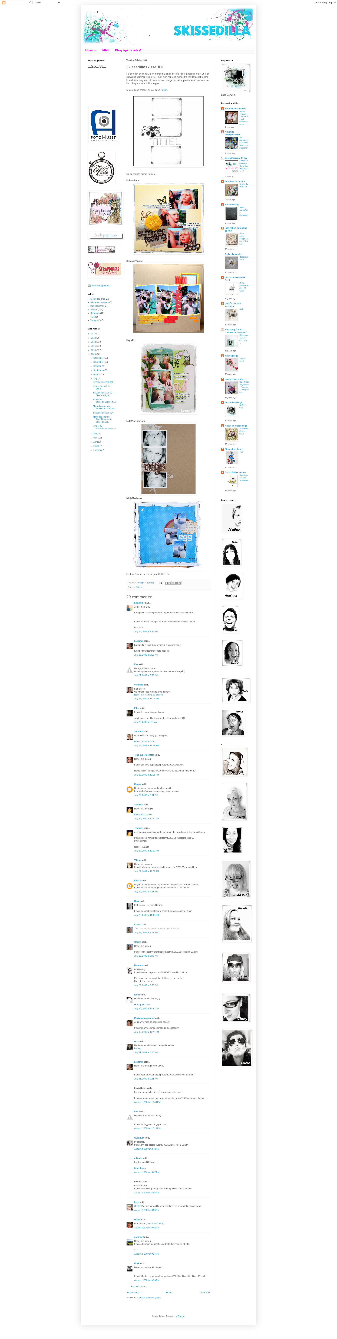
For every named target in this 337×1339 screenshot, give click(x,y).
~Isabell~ (138, 804)
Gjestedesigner (97, 299)
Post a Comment (139, 1286)
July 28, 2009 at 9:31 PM (146, 795)
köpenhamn (140, 1168)
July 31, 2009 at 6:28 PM (146, 1052)
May (95, 438)
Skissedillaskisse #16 (103, 413)
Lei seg (137, 1048)
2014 (93, 333)
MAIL (105, 50)
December (98, 358)
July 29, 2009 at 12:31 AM (146, 818)
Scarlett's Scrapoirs (235, 181)
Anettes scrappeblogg (236, 426)
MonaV (137, 784)
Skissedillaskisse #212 (243, 431)
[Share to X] (173, 583)
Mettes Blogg (231, 356)
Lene (136, 1202)
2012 (93, 342)
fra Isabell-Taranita (143, 814)
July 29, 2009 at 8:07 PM (146, 932)
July (95, 378)
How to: (90, 50)
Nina (136, 901)
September (98, 370)
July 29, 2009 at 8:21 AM (146, 891)
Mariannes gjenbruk (144, 1018)
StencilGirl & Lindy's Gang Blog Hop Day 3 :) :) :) (244, 166)
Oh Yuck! (138, 1206)
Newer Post (132, 1292)
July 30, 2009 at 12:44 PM (146, 1032)
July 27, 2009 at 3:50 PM (146, 675)
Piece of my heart (233, 449)
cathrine (138, 1237)
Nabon (164, 90)
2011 (93, 346)
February (98, 450)
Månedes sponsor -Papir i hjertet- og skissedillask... (102, 419)
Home (169, 1292)
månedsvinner (97, 306)
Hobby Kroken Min (234, 379)
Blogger (181, 1316)
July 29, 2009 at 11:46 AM (146, 915)
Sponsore (95, 313)
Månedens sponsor (99, 302)
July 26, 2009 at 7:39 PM (146, 631)
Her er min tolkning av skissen (148, 695)
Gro (136, 1041)
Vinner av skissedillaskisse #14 (104, 427)
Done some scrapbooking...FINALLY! (244, 238)
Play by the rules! (128, 50)
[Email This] (166, 583)
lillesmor (138, 965)
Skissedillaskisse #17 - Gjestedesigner (104, 394)
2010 (93, 350)
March (96, 446)
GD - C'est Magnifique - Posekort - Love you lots (244, 387)
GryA (137, 1263)
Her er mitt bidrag (156, 1223)
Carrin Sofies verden (235, 472)
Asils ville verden (233, 254)
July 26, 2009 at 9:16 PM (146, 655)
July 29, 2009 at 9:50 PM (146, 985)
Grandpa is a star (142, 1004)
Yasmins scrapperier (235, 108)
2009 (93, 354)
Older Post (205, 1292)
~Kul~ (241, 452)
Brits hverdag (232, 204)
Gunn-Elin (139, 1138)
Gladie (137, 1219)
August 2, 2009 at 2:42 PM (146, 1149)
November (98, 362)
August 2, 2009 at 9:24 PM (146, 1254)
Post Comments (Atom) (150, 1297)
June (96, 434)
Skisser (139, 587)
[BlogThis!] (169, 583)
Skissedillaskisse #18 (103, 382)
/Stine (137, 995)
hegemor (138, 641)
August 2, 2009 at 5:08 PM (146, 1192)
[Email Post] (160, 583)
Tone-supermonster (144, 755)
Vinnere (94, 320)
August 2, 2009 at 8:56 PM (146, 1210)
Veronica (138, 685)
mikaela (138, 1158)
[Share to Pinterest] (179, 583)
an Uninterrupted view (236, 158)
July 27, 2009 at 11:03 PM (146, 698)
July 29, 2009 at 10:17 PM (146, 1008)
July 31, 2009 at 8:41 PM (146, 1079)
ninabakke (139, 603)
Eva (136, 664)
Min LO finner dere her (145, 741)
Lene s (137, 880)
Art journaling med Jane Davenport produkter (243, 142)
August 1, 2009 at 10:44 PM (147, 1102)
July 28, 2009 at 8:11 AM (145, 722)
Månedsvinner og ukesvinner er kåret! (103, 407)
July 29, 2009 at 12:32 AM (146, 851)
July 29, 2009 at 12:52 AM (146, 871)
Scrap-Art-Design (233, 402)
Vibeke (137, 860)
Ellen (136, 708)
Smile (241, 309)
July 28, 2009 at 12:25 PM (146, 775)
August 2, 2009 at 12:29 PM (147, 1128)
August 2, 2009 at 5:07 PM (146, 1172)
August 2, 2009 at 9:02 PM (146, 1227)
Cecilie (137, 924)
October (97, 366)
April (95, 442)
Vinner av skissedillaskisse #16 (104, 400)
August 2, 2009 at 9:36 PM (146, 1280)
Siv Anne (138, 731)
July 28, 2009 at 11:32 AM (146, 745)
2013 (93, 338)
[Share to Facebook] (176, 583)
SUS (92, 317)
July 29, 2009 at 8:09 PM (146, 956)
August (97, 374)
